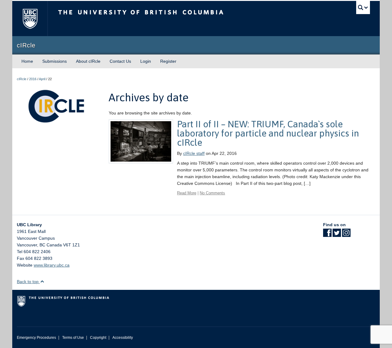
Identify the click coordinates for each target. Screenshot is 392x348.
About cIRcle (88, 61)
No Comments (212, 193)
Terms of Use (73, 337)
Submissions (54, 61)
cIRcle (21, 79)
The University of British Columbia (29, 18)
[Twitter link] (337, 234)
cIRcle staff (194, 153)
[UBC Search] (363, 7)
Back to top (28, 281)
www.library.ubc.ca (52, 265)
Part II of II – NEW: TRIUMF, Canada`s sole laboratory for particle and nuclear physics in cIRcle (268, 133)
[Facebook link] (327, 234)
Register (168, 61)
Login (145, 61)
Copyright (98, 337)
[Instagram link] (346, 234)
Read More (186, 193)
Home (27, 61)
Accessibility (122, 337)
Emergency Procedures (36, 337)
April (42, 79)
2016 (32, 79)
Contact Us (120, 61)
